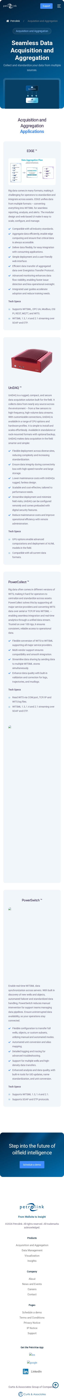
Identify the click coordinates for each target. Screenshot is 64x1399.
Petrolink (15, 21)
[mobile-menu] (58, 6)
